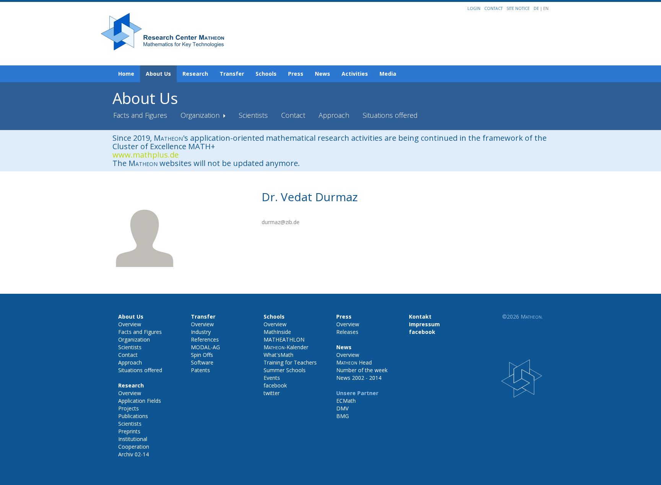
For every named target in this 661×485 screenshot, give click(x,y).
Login (473, 8)
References (205, 339)
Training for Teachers (290, 362)
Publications (133, 416)
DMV (342, 408)
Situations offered (390, 115)
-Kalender (286, 347)
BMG (342, 416)
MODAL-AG (205, 347)
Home (126, 73)
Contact (493, 8)
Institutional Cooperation (133, 442)
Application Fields (139, 400)
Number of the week (361, 370)
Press (295, 73)
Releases (347, 331)
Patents (200, 370)
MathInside (277, 331)
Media (387, 73)
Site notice (518, 8)
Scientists (253, 115)
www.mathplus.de (145, 155)
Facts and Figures (140, 115)
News (322, 73)
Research (195, 73)
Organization (201, 115)
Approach (334, 115)
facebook (275, 385)
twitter (272, 393)
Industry (201, 331)
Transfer (232, 73)
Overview (129, 324)
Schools (266, 73)
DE (537, 8)
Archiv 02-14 (133, 454)
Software (202, 362)
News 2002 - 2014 (358, 377)
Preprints (129, 431)
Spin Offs (202, 354)
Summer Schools (285, 370)
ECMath (346, 400)
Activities (355, 73)
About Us (158, 73)
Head (354, 362)
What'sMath (278, 354)
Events (272, 377)
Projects (128, 408)
